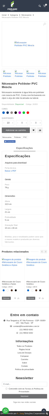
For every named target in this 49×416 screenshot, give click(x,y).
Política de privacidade (24, 369)
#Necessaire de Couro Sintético (35, 283)
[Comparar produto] (40, 130)
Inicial (4, 15)
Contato (24, 366)
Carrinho (24, 359)
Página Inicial (24, 349)
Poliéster (17, 137)
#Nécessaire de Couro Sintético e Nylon (11, 283)
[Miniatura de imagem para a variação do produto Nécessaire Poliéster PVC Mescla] (7, 74)
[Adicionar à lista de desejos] (33, 130)
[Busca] (39, 6)
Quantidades (8, 118)
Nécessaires (27, 15)
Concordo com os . (25, 390)
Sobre (24, 363)
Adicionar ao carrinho (16, 130)
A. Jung (20, 413)
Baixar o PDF (10, 171)
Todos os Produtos (24, 346)
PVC (25, 137)
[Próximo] (45, 251)
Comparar (24, 356)
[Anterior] (42, 251)
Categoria (14, 15)
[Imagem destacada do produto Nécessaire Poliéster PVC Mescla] (24, 44)
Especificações (24, 148)
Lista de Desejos (25, 353)
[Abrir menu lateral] (4, 6)
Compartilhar (10, 141)
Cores (5, 109)
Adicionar (6, 298)
